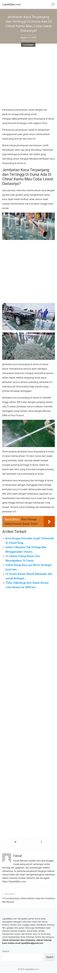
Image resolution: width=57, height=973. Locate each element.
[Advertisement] (28, 77)
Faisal (17, 855)
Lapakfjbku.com (11, 4)
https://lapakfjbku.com (14, 881)
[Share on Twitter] (15, 841)
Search (5, 951)
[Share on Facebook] (42, 841)
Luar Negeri (28, 45)
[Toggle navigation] (53, 4)
